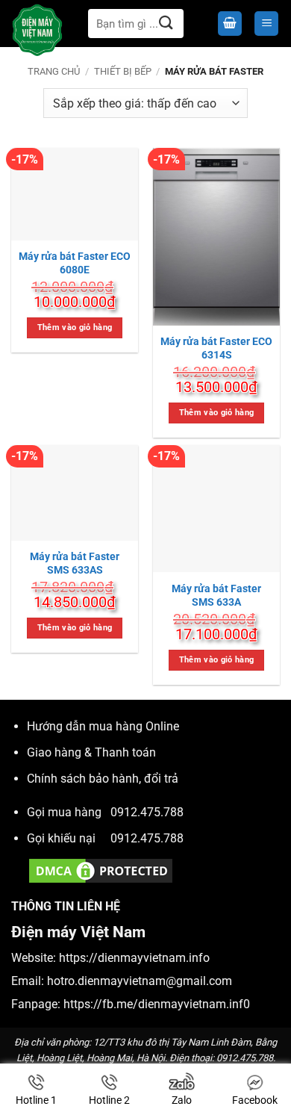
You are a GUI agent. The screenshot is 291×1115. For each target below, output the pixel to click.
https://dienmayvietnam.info (134, 958)
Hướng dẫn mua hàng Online (103, 726)
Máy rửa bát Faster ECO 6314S (216, 348)
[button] (230, 23)
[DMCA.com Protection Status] (100, 870)
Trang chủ (54, 71)
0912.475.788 (147, 812)
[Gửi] (166, 23)
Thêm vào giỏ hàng (75, 327)
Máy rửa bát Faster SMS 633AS (74, 563)
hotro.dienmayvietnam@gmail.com (139, 981)
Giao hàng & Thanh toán (91, 752)
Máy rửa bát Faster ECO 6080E (75, 263)
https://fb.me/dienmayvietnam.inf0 (156, 1004)
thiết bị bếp (122, 71)
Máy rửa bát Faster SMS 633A (216, 595)
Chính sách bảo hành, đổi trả (102, 778)
